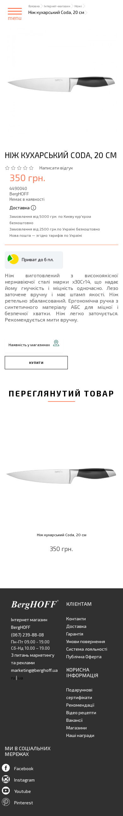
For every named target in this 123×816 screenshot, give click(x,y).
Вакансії (74, 720)
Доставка (76, 626)
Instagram (24, 779)
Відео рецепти (81, 712)
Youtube (22, 791)
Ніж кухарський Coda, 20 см (61, 535)
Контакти (76, 618)
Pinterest (23, 802)
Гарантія (74, 633)
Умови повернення (85, 641)
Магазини (76, 727)
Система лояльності (86, 649)
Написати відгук (56, 167)
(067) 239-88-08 (27, 634)
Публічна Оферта (84, 656)
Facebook (23, 768)
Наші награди (80, 735)
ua (20, 677)
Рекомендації (80, 705)
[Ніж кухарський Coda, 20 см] (61, 81)
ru (13, 677)
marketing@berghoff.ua (34, 670)
